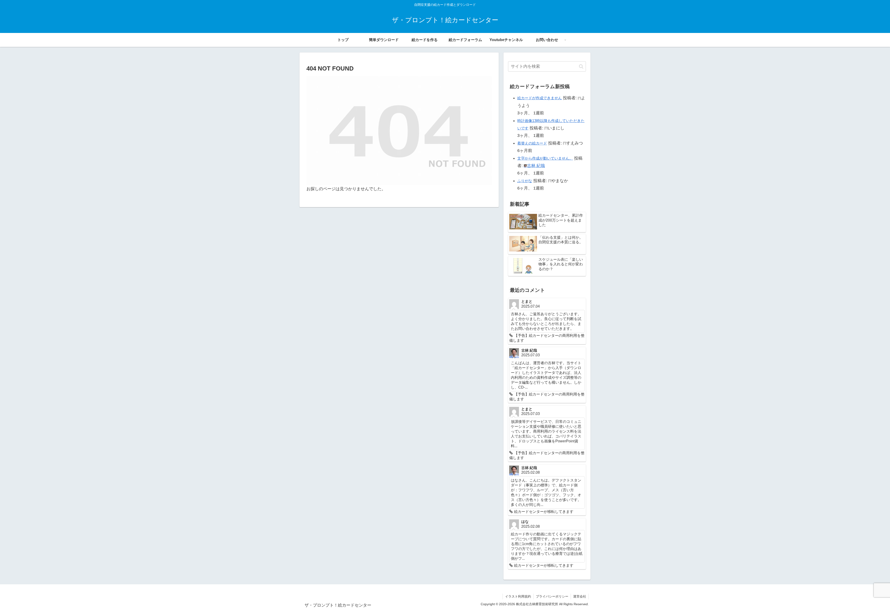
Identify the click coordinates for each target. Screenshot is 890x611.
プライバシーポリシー (552, 596)
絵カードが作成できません (539, 98)
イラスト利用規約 (518, 596)
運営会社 (579, 596)
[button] (581, 66)
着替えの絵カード (532, 143)
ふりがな (524, 181)
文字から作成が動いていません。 (545, 158)
